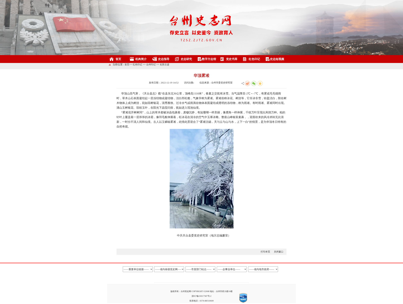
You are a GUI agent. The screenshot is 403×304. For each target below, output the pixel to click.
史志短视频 (277, 59)
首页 (118, 59)
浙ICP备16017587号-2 (201, 296)
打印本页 (266, 251)
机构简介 (141, 59)
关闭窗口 (278, 251)
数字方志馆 (209, 59)
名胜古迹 (164, 64)
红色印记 (254, 59)
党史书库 (231, 59)
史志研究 (186, 59)
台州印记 (151, 64)
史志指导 (163, 59)
